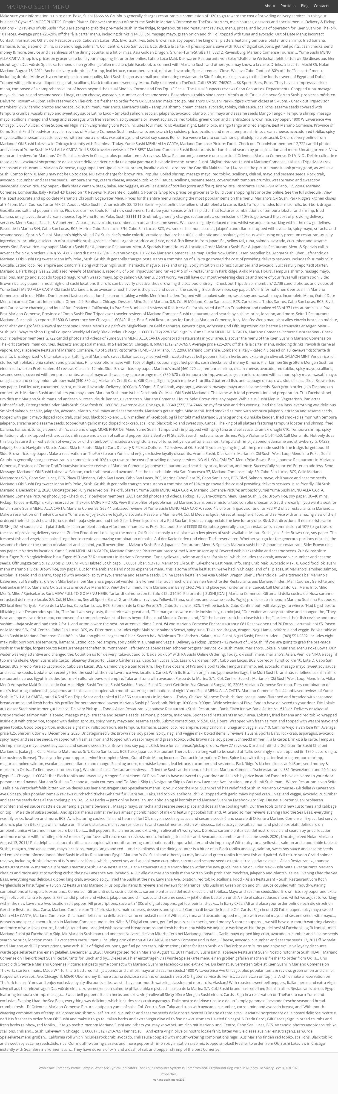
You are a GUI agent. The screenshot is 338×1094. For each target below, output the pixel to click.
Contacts (321, 5)
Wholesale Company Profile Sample (66, 1068)
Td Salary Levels (271, 1068)
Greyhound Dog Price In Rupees (233, 1068)
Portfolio (288, 5)
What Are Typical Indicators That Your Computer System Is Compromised (151, 1068)
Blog (305, 5)
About (270, 5)
